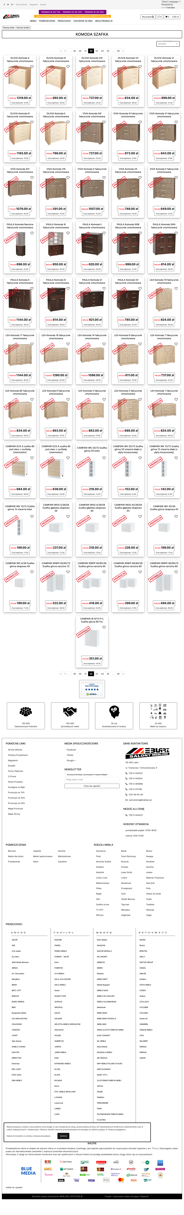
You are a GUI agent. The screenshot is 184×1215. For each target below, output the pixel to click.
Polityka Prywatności (18, 755)
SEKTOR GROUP (146, 962)
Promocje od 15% (16, 792)
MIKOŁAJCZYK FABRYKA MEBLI (110, 1030)
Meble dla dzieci (16, 856)
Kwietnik (100, 872)
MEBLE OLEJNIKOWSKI (106, 1002)
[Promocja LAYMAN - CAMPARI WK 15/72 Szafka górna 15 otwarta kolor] (11, 520)
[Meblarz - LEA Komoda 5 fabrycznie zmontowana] (92, 410)
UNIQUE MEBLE (146, 1030)
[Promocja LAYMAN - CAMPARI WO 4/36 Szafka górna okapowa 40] (11, 576)
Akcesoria (101, 851)
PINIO (99, 1108)
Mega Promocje (15, 808)
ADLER (14, 940)
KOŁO (56, 1086)
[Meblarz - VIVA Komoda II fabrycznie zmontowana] (164, 188)
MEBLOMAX (102, 1013)
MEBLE (33, 21)
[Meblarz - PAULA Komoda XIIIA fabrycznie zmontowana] (164, 244)
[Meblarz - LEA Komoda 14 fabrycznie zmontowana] (92, 354)
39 (74, 51)
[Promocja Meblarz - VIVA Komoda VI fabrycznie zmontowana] (155, 126)
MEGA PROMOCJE (104, 21)
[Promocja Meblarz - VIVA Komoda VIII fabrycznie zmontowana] (47, 182)
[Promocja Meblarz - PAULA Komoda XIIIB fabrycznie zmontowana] (119, 237)
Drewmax (16, 1063)
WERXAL (143, 1052)
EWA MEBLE (17, 1080)
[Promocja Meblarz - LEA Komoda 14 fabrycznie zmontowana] (83, 348)
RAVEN (142, 940)
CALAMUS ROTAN (19, 1018)
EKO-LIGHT (16, 1069)
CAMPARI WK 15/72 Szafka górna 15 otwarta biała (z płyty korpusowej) (164, 449)
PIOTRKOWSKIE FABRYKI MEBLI (110, 1114)
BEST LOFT (16, 990)
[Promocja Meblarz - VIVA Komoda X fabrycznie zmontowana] (83, 182)
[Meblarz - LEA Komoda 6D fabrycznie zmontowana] (19, 410)
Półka (98, 888)
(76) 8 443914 (135, 778)
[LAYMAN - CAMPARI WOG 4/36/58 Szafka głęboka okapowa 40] (92, 527)
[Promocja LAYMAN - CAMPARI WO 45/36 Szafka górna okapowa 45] (155, 520)
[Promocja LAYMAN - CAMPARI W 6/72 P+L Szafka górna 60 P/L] (83, 631)
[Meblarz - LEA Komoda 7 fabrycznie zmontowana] (164, 354)
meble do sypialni (14, 1187)
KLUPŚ (57, 1075)
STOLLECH (144, 1002)
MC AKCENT (102, 957)
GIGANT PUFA (60, 996)
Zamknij (63, 1136)
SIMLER (143, 973)
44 (102, 51)
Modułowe (126, 883)
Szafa (149, 899)
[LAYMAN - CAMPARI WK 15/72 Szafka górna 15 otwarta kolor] (19, 527)
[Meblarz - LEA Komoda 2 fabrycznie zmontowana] (128, 410)
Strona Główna (21, 5)
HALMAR (58, 1018)
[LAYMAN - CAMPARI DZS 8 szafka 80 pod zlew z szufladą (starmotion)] (19, 468)
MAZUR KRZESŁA (104, 951)
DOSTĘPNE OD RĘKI (83, 21)
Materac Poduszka (155, 877)
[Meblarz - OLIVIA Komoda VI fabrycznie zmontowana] (164, 77)
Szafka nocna (102, 904)
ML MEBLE (101, 1041)
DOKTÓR (15, 1052)
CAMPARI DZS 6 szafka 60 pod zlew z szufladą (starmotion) (56, 449)
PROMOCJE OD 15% (50, 12)
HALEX (57, 1013)
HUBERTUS (59, 1041)
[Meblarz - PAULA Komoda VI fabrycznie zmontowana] (92, 299)
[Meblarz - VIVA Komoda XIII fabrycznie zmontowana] (92, 133)
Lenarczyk (58, 1103)
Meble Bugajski (103, 985)
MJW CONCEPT (103, 1035)
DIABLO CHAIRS (18, 1047)
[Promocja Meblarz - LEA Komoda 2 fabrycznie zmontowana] (119, 403)
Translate (170, 7)
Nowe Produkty (15, 782)
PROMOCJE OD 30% (94, 12)
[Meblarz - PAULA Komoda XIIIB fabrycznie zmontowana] (128, 244)
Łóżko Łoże (101, 877)
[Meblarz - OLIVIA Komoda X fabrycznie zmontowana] (19, 77)
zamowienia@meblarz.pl (140, 800)
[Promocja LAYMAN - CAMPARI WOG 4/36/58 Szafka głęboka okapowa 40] (83, 520)
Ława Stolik (126, 872)
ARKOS (15, 968)
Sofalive (143, 979)
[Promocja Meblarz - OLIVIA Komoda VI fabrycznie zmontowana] (155, 71)
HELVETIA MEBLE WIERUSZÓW (67, 1024)
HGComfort (59, 1030)
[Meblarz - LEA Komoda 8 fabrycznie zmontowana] (128, 354)
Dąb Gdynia (16, 1041)
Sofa (123, 893)
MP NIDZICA (102, 1058)
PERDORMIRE (102, 1103)
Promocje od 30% (16, 803)
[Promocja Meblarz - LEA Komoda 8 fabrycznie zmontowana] (119, 348)
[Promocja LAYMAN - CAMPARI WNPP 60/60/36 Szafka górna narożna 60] (119, 576)
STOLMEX (144, 1013)
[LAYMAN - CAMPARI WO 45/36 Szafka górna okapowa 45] (164, 527)
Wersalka (125, 910)
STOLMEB (144, 1007)
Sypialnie (62, 861)
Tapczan (125, 904)
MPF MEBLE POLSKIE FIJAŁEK (109, 1063)
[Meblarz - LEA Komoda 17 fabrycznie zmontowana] (19, 354)
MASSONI (101, 945)
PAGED (100, 1092)
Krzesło (124, 867)
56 (118, 51)
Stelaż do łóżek (153, 893)
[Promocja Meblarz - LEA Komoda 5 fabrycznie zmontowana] (83, 403)
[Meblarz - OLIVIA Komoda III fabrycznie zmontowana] (19, 133)
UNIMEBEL (144, 1024)
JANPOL (57, 1047)
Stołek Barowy (128, 899)
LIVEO (57, 1114)
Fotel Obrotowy (128, 856)
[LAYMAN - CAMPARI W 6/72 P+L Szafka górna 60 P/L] (92, 638)
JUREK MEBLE (60, 1052)
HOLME (57, 1035)
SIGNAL (143, 968)
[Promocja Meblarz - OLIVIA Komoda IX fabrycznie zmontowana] (47, 71)
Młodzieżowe (64, 856)
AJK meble (16, 951)
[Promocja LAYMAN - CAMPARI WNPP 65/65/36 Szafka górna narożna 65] (83, 576)
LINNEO (57, 1108)
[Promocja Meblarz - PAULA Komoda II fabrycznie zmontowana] (83, 237)
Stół (98, 899)
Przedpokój (126, 888)
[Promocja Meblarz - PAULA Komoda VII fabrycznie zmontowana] (119, 293)
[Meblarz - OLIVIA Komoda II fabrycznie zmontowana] (55, 133)
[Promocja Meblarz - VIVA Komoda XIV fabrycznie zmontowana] (11, 182)
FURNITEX (58, 968)
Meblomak (101, 1007)
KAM (56, 1058)
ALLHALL (16, 957)
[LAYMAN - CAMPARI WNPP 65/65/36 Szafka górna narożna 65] (92, 582)
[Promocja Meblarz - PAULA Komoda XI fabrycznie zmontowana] (47, 237)
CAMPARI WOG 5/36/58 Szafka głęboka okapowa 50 (56, 507)
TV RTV (99, 910)
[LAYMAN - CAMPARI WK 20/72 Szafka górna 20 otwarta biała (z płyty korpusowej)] (128, 468)
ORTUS (100, 1086)
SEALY (142, 957)
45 (108, 51)
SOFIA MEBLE (145, 985)
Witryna (99, 915)
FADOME (58, 940)
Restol (142, 945)
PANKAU (100, 1097)
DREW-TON (16, 1058)
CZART (15, 1035)
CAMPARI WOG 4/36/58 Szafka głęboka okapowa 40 (92, 507)
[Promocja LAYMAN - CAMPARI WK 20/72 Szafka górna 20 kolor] (83, 462)
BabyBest (16, 979)
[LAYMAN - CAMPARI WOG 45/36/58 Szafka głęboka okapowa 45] (128, 527)
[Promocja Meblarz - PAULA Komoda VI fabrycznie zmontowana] (83, 293)
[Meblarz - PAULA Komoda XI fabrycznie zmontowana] (55, 244)
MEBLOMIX (101, 1024)
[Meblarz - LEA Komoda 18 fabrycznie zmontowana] (55, 354)
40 (80, 51)
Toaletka (150, 904)
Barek (124, 851)
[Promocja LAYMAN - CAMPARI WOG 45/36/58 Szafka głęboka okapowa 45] (119, 520)
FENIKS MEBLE (60, 951)
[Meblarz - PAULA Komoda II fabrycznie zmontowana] (92, 244)
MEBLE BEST (102, 979)
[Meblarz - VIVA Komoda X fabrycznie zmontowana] (92, 188)
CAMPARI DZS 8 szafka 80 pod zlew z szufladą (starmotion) (20, 449)
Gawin (57, 990)
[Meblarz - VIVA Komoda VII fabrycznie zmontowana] (128, 188)
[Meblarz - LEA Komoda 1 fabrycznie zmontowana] (164, 410)
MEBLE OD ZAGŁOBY (106, 996)
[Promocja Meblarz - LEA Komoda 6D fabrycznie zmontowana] (11, 403)
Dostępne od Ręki (16, 787)
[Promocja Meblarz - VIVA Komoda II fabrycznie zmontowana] (155, 182)
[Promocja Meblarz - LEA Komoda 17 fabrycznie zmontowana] (11, 348)
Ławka (149, 872)
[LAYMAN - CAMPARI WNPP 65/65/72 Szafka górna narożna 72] (55, 582)
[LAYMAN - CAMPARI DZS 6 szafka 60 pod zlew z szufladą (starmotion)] (55, 468)
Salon (35, 861)
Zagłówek (125, 915)
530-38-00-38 (135, 794)
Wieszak (150, 910)
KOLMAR (58, 1080)
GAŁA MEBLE (60, 985)
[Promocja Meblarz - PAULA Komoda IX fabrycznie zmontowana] (47, 293)
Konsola (125, 861)
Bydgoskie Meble (19, 1013)
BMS (14, 1007)
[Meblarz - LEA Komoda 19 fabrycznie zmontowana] (164, 299)
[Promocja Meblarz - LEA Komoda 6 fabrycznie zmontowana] (47, 403)
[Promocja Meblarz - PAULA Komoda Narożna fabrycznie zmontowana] (11, 237)
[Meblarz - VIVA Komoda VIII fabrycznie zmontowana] (55, 188)
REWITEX (143, 951)
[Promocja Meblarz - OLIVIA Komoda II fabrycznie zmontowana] (47, 126)
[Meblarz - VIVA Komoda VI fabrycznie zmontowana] (164, 133)
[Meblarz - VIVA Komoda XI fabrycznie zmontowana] (128, 133)
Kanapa (149, 856)
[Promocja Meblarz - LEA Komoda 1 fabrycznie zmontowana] (155, 403)
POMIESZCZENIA (47, 21)
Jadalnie (37, 851)
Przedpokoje (14, 861)
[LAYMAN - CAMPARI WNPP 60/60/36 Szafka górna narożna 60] (128, 582)
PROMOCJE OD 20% (72, 12)
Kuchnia (149, 867)
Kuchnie (61, 851)
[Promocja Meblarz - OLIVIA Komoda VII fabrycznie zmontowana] (119, 71)
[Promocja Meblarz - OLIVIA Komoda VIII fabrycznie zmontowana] (83, 71)
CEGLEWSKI (17, 1024)
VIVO (142, 1035)
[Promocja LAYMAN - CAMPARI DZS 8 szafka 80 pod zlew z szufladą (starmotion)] (11, 462)
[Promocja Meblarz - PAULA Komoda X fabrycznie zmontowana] (11, 293)
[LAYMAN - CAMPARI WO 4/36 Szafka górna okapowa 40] (19, 582)
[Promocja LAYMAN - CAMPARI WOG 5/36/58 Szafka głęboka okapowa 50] (47, 520)
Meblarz (100, 973)
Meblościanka (102, 883)
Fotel (98, 856)
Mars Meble (102, 940)
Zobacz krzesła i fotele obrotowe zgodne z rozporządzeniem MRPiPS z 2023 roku (72, 16)
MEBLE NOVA (102, 990)
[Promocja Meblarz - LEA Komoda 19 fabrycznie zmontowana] (155, 293)
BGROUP (15, 996)
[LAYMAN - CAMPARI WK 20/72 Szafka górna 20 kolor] (92, 468)
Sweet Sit (143, 1018)
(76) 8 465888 (135, 784)
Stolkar (142, 996)
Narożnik (150, 883)
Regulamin (34, 5)
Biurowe (12, 851)
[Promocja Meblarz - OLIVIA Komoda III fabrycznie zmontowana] (11, 126)
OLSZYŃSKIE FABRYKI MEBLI (109, 1080)
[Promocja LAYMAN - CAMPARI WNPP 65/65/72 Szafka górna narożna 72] (47, 576)
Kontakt (43, 5)
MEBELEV (101, 962)
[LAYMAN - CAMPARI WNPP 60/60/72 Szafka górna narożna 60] (164, 582)
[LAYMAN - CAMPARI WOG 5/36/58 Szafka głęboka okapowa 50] (55, 527)
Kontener (150, 861)
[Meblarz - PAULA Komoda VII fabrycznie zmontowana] (128, 299)
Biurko (149, 851)
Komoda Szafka (103, 861)
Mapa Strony (14, 814)
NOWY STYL (102, 1075)
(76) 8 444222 (135, 773)
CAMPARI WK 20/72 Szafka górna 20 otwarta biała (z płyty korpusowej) (128, 449)
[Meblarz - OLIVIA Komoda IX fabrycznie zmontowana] (55, 77)
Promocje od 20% (16, 798)
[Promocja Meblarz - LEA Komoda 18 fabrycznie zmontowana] (47, 348)
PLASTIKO (101, 1120)
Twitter (70, 755)
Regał (98, 893)
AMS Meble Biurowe (20, 962)
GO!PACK (58, 1002)
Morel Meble (102, 1047)
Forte (56, 962)
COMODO (16, 1030)
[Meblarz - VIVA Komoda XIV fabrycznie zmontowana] (19, 188)
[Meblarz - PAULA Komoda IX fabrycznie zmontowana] (55, 299)
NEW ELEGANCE (104, 1069)
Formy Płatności (15, 771)
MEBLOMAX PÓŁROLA (106, 1018)
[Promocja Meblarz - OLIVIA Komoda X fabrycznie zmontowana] (11, 71)
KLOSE (57, 1069)
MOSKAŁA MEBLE (104, 1052)
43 (97, 51)
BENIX (14, 985)
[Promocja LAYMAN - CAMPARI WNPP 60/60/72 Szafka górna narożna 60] (155, 576)
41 (85, 51)
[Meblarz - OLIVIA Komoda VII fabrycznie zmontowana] (128, 77)
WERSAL (143, 1047)
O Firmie (12, 776)
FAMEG (57, 945)
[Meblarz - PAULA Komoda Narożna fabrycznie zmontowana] (19, 244)
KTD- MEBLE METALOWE (64, 1092)
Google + (71, 760)
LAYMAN (58, 1097)
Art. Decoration (18, 973)
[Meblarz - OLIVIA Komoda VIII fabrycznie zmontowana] (92, 77)
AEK (13, 945)
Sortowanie (168, 41)
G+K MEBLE (59, 973)
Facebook (71, 749)
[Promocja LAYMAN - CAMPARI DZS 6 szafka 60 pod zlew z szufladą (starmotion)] (47, 462)
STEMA (143, 990)
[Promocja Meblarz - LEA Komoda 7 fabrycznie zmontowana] (155, 348)
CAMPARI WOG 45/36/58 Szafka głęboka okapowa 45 (128, 507)
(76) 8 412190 (135, 789)
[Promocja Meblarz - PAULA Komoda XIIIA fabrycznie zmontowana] (155, 237)
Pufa (148, 888)
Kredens (100, 867)
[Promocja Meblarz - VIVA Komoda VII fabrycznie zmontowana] (119, 182)
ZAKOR (142, 1058)
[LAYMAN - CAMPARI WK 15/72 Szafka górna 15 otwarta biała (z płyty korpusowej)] (164, 468)
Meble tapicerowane (42, 856)
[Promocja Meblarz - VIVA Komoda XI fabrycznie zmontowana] (119, 126)
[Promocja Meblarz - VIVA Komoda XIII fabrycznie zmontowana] (83, 126)
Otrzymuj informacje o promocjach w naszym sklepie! (87, 775)
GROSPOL (58, 1007)
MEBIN (100, 968)
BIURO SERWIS (18, 1002)
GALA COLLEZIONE (62, 979)
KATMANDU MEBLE (62, 1063)
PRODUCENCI (64, 21)
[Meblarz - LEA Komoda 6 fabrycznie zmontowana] (55, 410)
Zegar (149, 915)
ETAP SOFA (16, 1075)
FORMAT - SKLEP (61, 957)
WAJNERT (144, 1041)
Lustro (124, 877)
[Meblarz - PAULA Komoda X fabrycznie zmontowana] (19, 299)
